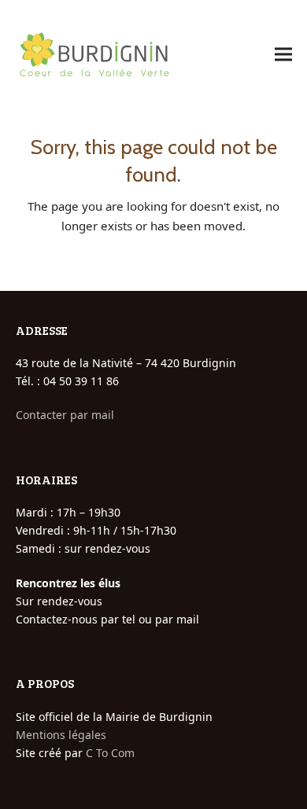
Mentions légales (61, 734)
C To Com (110, 752)
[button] (283, 54)
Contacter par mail (65, 414)
